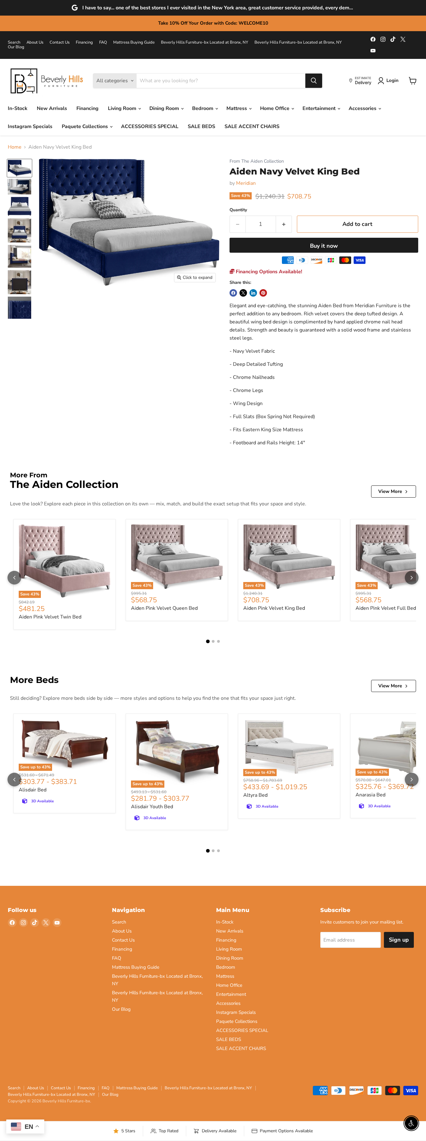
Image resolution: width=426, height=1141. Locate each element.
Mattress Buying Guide (134, 42)
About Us (35, 42)
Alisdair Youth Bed (152, 806)
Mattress (237, 108)
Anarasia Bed (370, 794)
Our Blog (16, 47)
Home (15, 147)
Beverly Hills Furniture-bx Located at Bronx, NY (204, 42)
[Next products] (412, 578)
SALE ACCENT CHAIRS (252, 126)
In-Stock (17, 108)
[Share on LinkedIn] (253, 293)
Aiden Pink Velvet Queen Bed (164, 608)
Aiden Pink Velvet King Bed (274, 608)
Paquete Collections (85, 126)
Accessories (363, 108)
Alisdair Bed (32, 789)
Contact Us (60, 42)
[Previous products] (14, 578)
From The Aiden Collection (257, 161)
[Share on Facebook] (233, 293)
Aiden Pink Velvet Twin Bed (50, 616)
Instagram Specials (30, 126)
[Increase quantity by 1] (284, 224)
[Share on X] (243, 293)
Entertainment (320, 108)
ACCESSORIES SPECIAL (149, 126)
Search (14, 42)
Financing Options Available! (268, 271)
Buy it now (324, 246)
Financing (84, 42)
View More (390, 491)
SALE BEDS (201, 126)
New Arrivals (52, 108)
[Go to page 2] (213, 641)
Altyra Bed (255, 795)
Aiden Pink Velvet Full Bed (386, 608)
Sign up (399, 939)
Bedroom (203, 108)
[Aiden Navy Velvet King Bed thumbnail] (19, 168)
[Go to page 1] (208, 641)
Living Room (123, 108)
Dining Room (164, 108)
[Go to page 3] (218, 641)
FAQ (103, 42)
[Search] (313, 81)
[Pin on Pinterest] (263, 293)
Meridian (246, 183)
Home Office (275, 108)
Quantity (238, 210)
